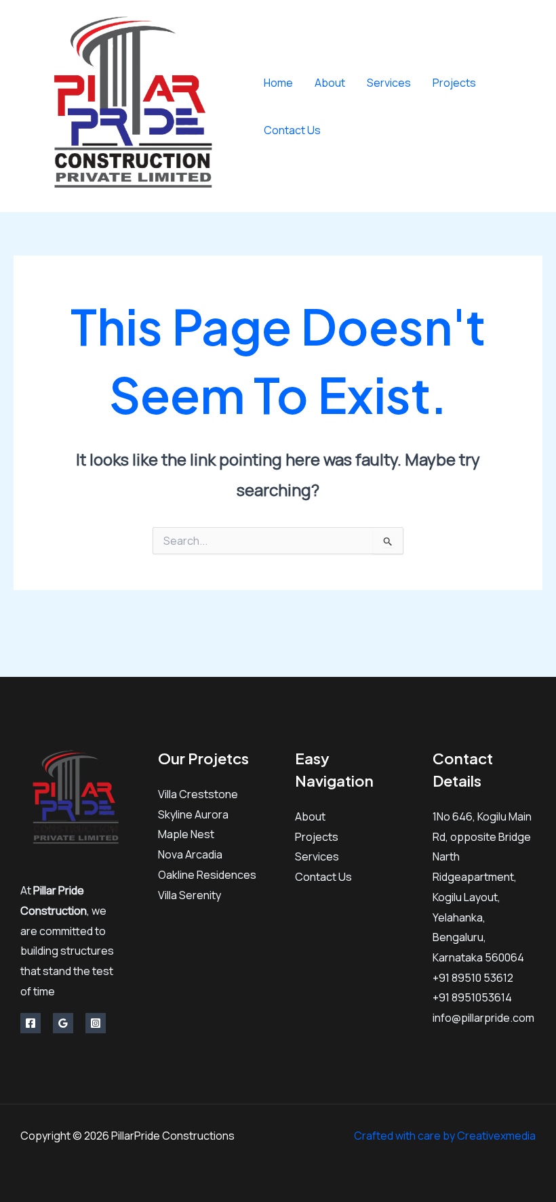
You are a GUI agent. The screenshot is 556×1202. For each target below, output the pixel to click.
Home (278, 82)
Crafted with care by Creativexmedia (445, 1135)
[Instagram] (526, 117)
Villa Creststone (198, 794)
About (330, 82)
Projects (454, 82)
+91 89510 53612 (473, 977)
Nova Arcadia (190, 854)
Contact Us (292, 130)
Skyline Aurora (193, 814)
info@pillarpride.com (483, 1017)
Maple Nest (186, 834)
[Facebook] (516, 96)
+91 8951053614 (472, 997)
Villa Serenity (189, 895)
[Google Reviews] (63, 1023)
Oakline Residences (207, 874)
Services (389, 82)
